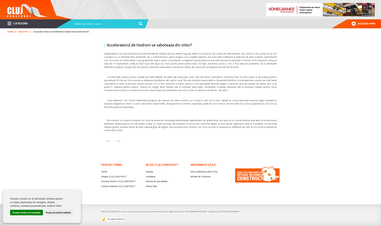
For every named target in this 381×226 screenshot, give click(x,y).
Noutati (23, 31)
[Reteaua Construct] (257, 181)
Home (10, 31)
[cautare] (139, 24)
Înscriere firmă (366, 23)
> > (118, 141)
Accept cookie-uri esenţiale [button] (26, 212)
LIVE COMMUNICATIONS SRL (196, 211)
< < (107, 141)
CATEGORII (20, 23)
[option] (320, 9)
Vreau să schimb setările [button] (58, 212)
